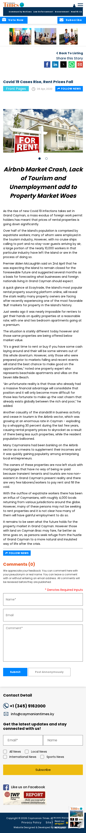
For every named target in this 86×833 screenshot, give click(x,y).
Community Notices (20, 12)
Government (62, 12)
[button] (20, 36)
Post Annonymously (49, 672)
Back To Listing (71, 53)
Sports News (55, 757)
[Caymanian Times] (13, 4)
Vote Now (15, 20)
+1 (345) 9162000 (28, 706)
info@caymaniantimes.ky (32, 714)
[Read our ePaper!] (76, 828)
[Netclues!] (60, 827)
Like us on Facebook (28, 787)
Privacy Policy (32, 822)
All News (15, 751)
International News (22, 757)
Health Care (78, 12)
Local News (39, 751)
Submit (15, 672)
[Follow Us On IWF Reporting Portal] (43, 798)
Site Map (52, 822)
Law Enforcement (43, 12)
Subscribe (43, 769)
